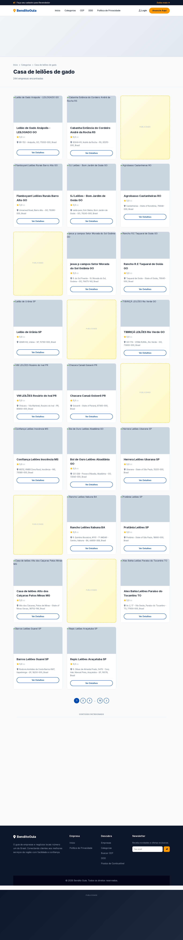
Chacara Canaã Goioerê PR (88, 395)
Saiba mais (162, 2)
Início (57, 10)
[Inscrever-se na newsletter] (167, 849)
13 (100, 700)
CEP (82, 10)
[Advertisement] (91, 36)
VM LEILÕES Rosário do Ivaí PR (37, 395)
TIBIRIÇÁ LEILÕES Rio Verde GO (144, 332)
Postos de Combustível (112, 863)
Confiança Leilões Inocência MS (37, 459)
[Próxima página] (106, 700)
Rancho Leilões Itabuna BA (87, 527)
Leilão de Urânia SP (29, 332)
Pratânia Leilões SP (136, 527)
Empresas (106, 842)
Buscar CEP (107, 853)
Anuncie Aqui (159, 10)
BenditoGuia (27, 10)
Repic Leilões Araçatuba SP (88, 659)
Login (144, 10)
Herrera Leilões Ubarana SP (142, 459)
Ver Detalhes (38, 152)
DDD (91, 10)
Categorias (70, 10)
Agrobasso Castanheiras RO (142, 196)
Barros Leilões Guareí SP (33, 659)
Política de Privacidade (108, 10)
